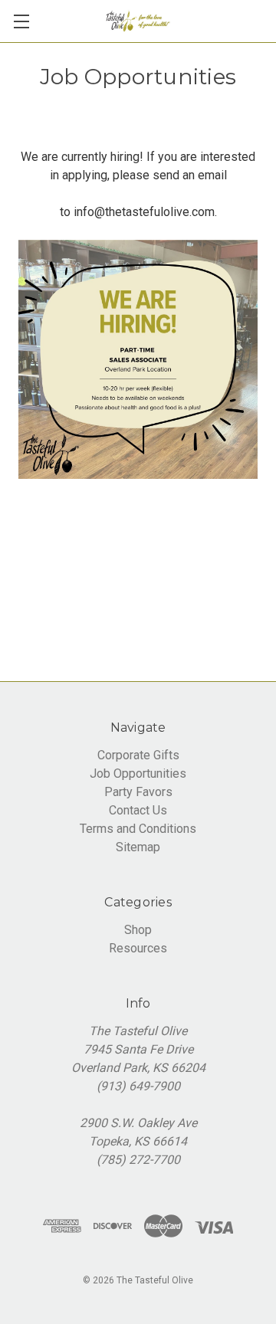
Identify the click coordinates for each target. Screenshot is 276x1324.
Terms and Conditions (138, 828)
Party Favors (138, 792)
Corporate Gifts (138, 755)
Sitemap (138, 847)
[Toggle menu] (21, 21)
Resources (138, 948)
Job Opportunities (138, 773)
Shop (138, 930)
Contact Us (138, 810)
